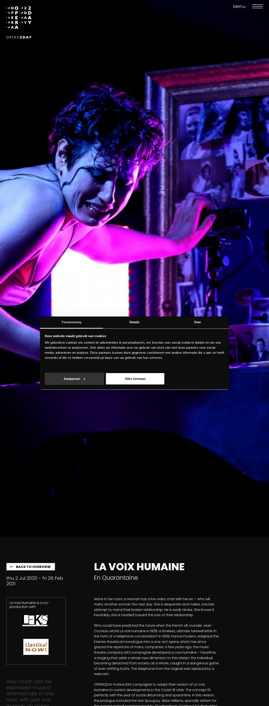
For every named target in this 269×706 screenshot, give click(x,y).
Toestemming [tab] (71, 322)
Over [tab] (197, 322)
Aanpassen (72, 378)
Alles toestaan (135, 378)
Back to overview (33, 566)
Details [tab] (134, 322)
